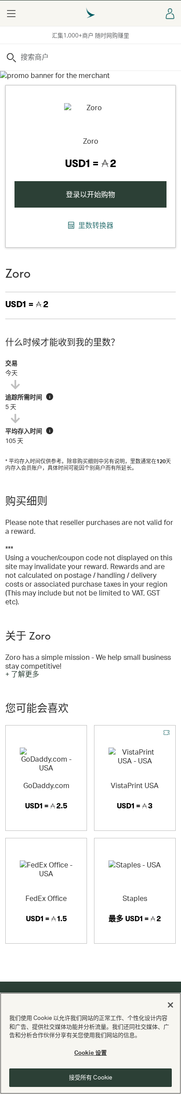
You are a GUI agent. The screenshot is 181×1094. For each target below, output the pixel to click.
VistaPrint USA (135, 785)
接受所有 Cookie (90, 1077)
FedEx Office (46, 898)
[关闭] (170, 1005)
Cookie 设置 (90, 1052)
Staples (135, 898)
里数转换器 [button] (94, 225)
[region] (90, 1043)
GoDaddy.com (46, 785)
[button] (11, 13)
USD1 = (26, 304)
